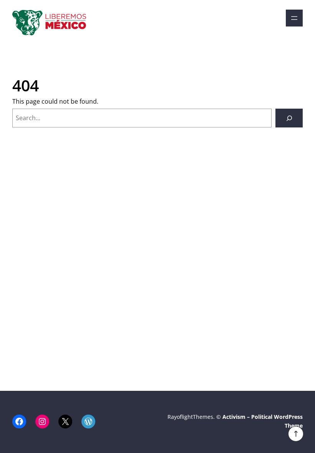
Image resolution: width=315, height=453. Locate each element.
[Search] (289, 118)
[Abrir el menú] (294, 18)
